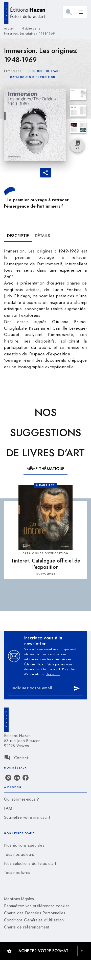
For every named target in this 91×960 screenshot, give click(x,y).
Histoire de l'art (31, 28)
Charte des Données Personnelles (34, 913)
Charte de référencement (26, 927)
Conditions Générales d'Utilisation (34, 920)
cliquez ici (53, 674)
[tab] (18, 236)
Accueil (9, 28)
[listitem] (8, 777)
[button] (45, 71)
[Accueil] (25, 12)
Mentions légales (19, 899)
